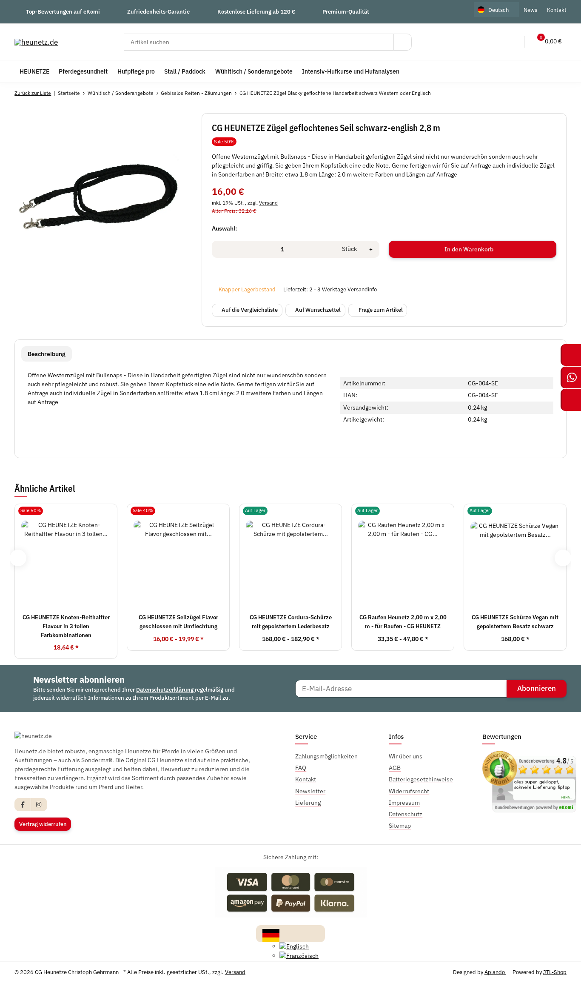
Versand (268, 202)
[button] (495, 42)
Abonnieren (536, 688)
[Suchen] (402, 42)
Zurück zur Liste (32, 93)
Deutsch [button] (498, 10)
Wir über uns (405, 756)
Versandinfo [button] (362, 289)
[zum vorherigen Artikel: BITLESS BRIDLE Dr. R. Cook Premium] (539, 93)
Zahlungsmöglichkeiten (326, 756)
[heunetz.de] (36, 42)
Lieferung (308, 802)
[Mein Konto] (512, 42)
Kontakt (557, 10)
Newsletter (310, 791)
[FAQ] (477, 42)
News (530, 10)
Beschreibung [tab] (47, 354)
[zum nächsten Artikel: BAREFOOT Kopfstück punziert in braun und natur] (557, 93)
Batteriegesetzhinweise (421, 779)
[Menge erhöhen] (371, 249)
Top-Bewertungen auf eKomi (63, 11)
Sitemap (400, 825)
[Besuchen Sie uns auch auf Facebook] (22, 804)
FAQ (300, 768)
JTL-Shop (555, 972)
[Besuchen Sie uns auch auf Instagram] (39, 804)
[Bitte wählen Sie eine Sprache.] (270, 935)
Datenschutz (405, 814)
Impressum (404, 802)
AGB (395, 768)
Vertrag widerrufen (43, 824)
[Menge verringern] (221, 249)
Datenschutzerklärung (165, 689)
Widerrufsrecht (409, 791)
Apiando (495, 972)
